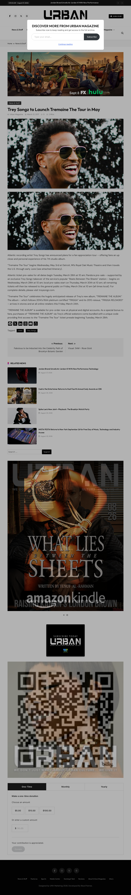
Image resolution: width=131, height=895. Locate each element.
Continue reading (65, 44)
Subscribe (92, 37)
